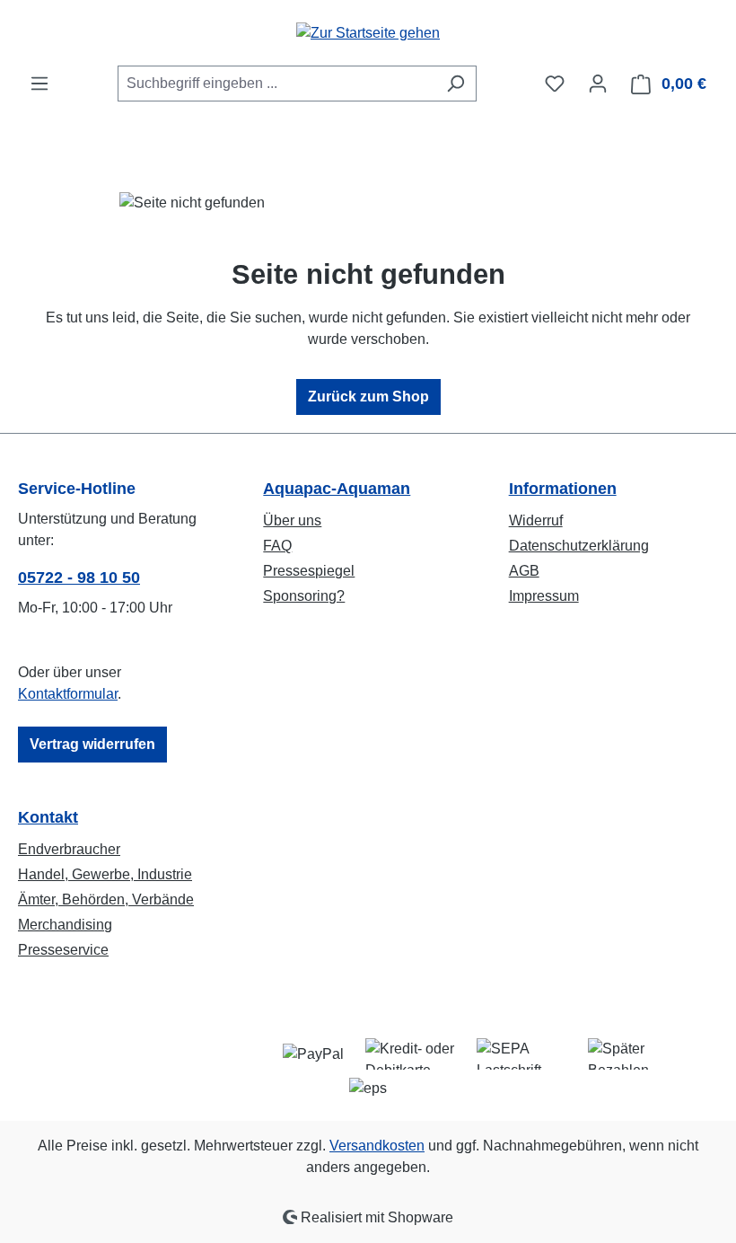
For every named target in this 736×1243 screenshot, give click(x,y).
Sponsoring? (304, 596)
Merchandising (65, 924)
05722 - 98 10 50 (79, 577)
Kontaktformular (68, 693)
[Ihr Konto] (597, 83)
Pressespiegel (309, 570)
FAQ (277, 545)
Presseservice (63, 949)
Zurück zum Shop (368, 396)
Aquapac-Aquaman (336, 489)
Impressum (544, 596)
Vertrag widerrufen (92, 744)
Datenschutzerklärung (579, 545)
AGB (524, 570)
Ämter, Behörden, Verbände (106, 899)
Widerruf (536, 520)
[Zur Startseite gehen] (368, 33)
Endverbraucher (69, 849)
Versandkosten (377, 1145)
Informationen (563, 489)
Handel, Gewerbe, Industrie (105, 874)
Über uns (292, 520)
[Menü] (39, 83)
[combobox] (276, 83)
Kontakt (48, 817)
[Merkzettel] (554, 83)
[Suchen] (455, 83)
